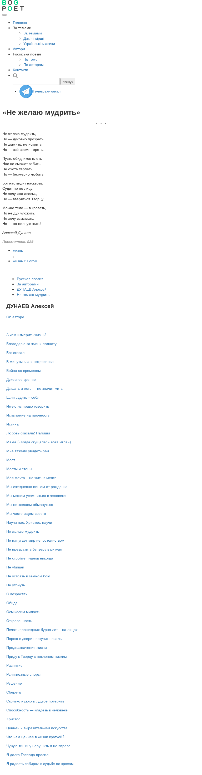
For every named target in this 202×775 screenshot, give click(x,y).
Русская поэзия (30, 278)
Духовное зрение (21, 379)
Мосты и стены (19, 468)
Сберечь (13, 692)
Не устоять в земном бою (28, 575)
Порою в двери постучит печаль (34, 638)
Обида (12, 602)
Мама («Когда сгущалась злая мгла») (38, 441)
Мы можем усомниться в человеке (36, 495)
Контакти (20, 69)
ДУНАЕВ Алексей (32, 289)
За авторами (28, 283)
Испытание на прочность (27, 415)
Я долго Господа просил (27, 754)
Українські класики (39, 43)
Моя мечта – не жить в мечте (31, 477)
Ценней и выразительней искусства (37, 727)
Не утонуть (15, 584)
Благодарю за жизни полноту (31, 343)
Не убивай (15, 566)
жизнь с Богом (25, 260)
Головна (20, 22)
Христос (13, 718)
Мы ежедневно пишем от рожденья (37, 486)
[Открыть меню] (4, 15)
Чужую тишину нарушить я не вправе (38, 745)
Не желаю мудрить (33, 294)
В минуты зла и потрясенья (30, 361)
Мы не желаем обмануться (29, 504)
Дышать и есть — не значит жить (34, 388)
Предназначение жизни (26, 647)
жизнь (18, 250)
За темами (32, 32)
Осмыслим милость (23, 611)
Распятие (14, 665)
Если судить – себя (22, 397)
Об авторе (15, 316)
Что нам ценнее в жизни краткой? (35, 736)
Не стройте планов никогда (29, 558)
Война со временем (23, 370)
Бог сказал (15, 352)
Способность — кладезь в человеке (37, 709)
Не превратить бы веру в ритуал (34, 549)
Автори (19, 48)
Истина (12, 424)
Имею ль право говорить (27, 406)
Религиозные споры (23, 674)
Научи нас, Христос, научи (29, 522)
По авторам (33, 64)
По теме (30, 59)
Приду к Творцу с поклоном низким (36, 656)
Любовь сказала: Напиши (28, 432)
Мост (10, 459)
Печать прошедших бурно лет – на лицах (42, 629)
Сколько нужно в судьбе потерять (35, 701)
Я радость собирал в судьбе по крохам (40, 763)
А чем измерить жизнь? (26, 334)
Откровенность (19, 620)
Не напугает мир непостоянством (35, 540)
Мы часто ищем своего (26, 513)
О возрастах (16, 593)
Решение (14, 683)
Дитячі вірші (33, 38)
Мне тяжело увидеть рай (27, 450)
